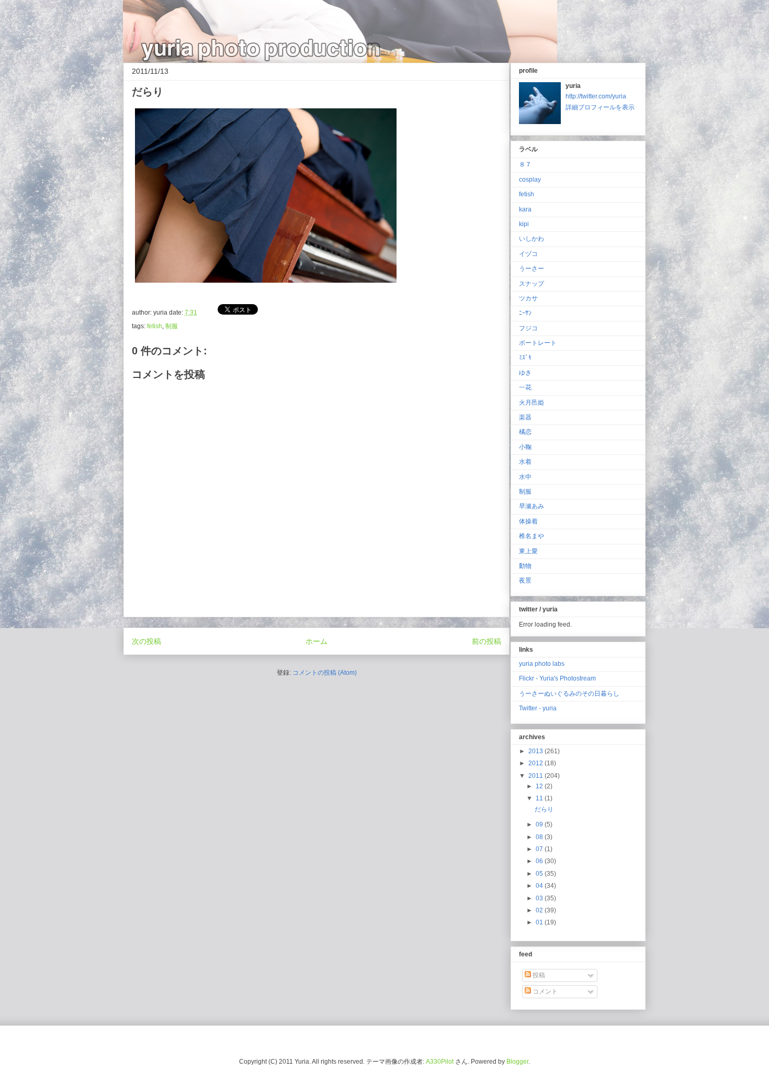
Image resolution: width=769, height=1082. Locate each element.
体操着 (528, 521)
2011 (536, 775)
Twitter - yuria (538, 708)
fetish (154, 326)
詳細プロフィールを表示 (600, 107)
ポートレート (538, 343)
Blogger (517, 1061)
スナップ (531, 283)
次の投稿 (146, 641)
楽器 (525, 417)
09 (540, 824)
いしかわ (531, 238)
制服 (171, 326)
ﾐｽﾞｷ (525, 357)
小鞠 (525, 447)
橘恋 (525, 432)
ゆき (525, 372)
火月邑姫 (531, 402)
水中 (525, 477)
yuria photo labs (541, 663)
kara (525, 209)
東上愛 (528, 551)
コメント (544, 991)
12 (540, 786)
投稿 (538, 975)
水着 (525, 461)
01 (540, 922)
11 (540, 798)
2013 (536, 751)
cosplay (530, 179)
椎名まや (531, 536)
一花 (525, 387)
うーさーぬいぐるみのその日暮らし (569, 693)
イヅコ (528, 254)
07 (540, 849)
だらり (544, 809)
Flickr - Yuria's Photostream (557, 678)
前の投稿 (486, 641)
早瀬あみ (531, 506)
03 (540, 898)
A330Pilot (440, 1061)
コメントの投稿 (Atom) (324, 672)
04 (540, 885)
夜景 (525, 580)
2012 (536, 763)
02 (540, 910)
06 (540, 861)
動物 (525, 566)
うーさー (531, 268)
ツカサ (528, 298)
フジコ (528, 328)
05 (540, 873)
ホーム (316, 641)
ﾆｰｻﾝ (525, 313)
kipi (524, 224)
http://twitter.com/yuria (596, 96)
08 (540, 837)
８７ (525, 164)
